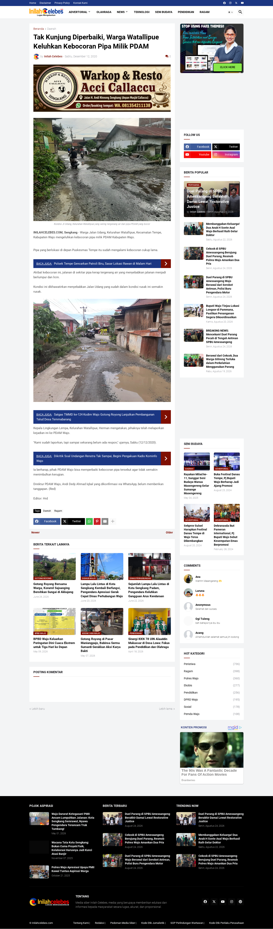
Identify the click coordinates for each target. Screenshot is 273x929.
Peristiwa (212, 664)
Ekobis (212, 685)
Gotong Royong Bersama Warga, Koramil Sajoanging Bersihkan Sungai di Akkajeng (53, 588)
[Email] (105, 521)
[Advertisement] (210, 98)
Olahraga (104, 12)
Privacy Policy (62, 3)
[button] (230, 12)
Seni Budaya (163, 12)
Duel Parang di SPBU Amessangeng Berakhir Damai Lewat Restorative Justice (147, 817)
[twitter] (236, 3)
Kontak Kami (80, 3)
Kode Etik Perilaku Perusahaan (226, 922)
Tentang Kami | (81, 922)
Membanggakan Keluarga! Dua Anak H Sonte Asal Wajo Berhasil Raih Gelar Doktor (223, 229)
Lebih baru (38, 708)
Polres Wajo (212, 678)
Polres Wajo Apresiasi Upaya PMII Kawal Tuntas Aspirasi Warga (73, 869)
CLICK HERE (227, 67)
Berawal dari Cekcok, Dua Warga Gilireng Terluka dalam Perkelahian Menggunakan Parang (222, 361)
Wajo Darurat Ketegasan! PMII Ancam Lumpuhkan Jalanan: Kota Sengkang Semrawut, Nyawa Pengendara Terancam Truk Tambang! (73, 821)
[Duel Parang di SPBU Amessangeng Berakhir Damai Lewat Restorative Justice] (112, 818)
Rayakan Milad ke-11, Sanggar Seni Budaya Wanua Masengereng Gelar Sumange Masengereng (196, 484)
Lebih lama (165, 708)
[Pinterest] (97, 521)
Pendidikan (186, 12)
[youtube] (242, 3)
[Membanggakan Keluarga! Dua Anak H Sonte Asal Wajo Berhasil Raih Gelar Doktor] (193, 228)
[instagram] (230, 3)
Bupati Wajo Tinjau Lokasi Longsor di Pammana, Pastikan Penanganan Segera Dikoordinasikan (222, 311)
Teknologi (141, 12)
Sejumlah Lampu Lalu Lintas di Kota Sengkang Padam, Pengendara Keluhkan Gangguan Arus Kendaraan (148, 590)
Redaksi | (100, 922)
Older (169, 532)
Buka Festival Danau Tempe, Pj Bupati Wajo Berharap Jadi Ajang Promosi (227, 480)
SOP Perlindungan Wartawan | (187, 922)
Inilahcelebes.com (42, 922)
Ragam (204, 12)
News (121, 12)
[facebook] (224, 3)
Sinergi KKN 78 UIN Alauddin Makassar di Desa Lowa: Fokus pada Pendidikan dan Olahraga (149, 643)
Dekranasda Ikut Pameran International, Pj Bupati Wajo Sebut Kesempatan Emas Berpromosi (226, 535)
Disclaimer (45, 3)
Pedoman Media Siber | (123, 922)
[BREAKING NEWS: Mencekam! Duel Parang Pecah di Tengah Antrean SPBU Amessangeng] (193, 335)
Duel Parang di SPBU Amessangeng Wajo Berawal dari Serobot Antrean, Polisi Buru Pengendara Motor (219, 285)
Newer (35, 532)
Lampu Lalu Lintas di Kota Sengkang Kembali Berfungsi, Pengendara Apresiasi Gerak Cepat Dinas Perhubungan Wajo (102, 590)
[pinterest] (240, 901)
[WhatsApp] (89, 521)
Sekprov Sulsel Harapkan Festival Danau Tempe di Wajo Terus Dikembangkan (195, 533)
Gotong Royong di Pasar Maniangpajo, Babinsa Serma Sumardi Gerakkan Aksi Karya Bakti (101, 645)
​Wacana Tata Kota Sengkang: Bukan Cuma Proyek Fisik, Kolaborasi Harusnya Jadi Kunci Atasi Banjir (72, 848)
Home (32, 3)
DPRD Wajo (212, 699)
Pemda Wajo (212, 714)
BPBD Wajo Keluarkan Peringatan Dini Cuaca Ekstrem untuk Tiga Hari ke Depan (54, 643)
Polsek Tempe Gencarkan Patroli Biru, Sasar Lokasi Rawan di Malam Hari (102, 263)
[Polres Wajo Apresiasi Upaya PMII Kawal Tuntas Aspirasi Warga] (39, 871)
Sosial (212, 706)
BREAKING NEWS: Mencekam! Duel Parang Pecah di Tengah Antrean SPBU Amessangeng (222, 336)
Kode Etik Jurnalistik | (153, 922)
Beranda (38, 28)
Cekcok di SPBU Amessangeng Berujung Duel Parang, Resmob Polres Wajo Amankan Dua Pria (222, 256)
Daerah (51, 28)
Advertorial (78, 12)
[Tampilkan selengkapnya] (112, 521)
